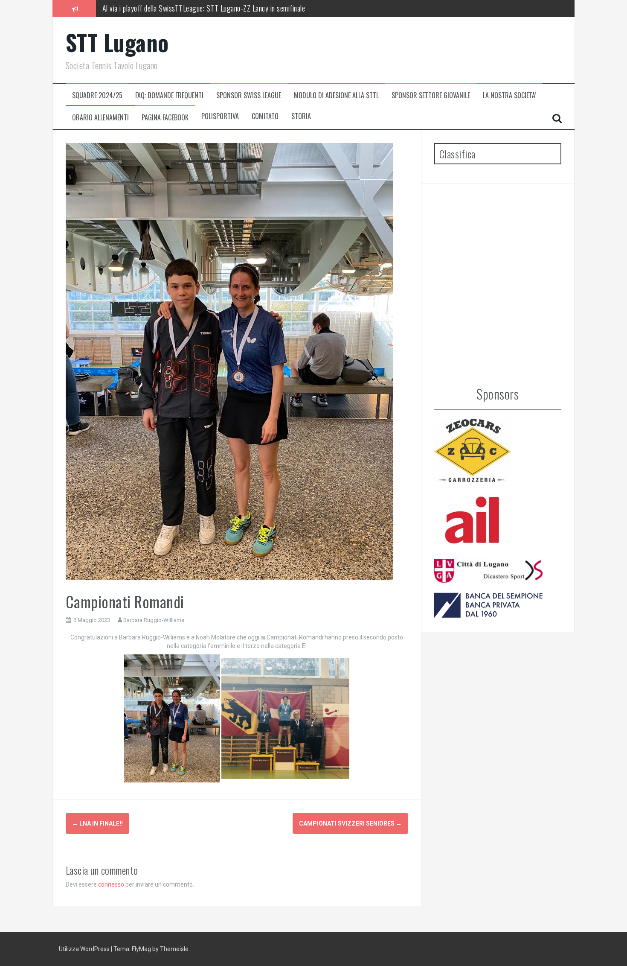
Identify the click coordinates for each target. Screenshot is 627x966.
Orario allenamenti (100, 118)
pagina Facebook (165, 118)
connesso (111, 884)
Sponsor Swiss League (248, 95)
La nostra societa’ (509, 95)
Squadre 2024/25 (97, 95)
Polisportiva (220, 116)
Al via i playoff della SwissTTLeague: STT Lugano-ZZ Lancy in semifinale (203, 8)
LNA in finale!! (97, 823)
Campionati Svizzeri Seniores (350, 823)
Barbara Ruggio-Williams (153, 620)
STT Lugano (117, 42)
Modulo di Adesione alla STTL (336, 95)
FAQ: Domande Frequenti (169, 95)
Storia (301, 116)
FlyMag (141, 949)
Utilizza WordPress (85, 949)
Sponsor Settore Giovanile (431, 95)
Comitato (265, 116)
